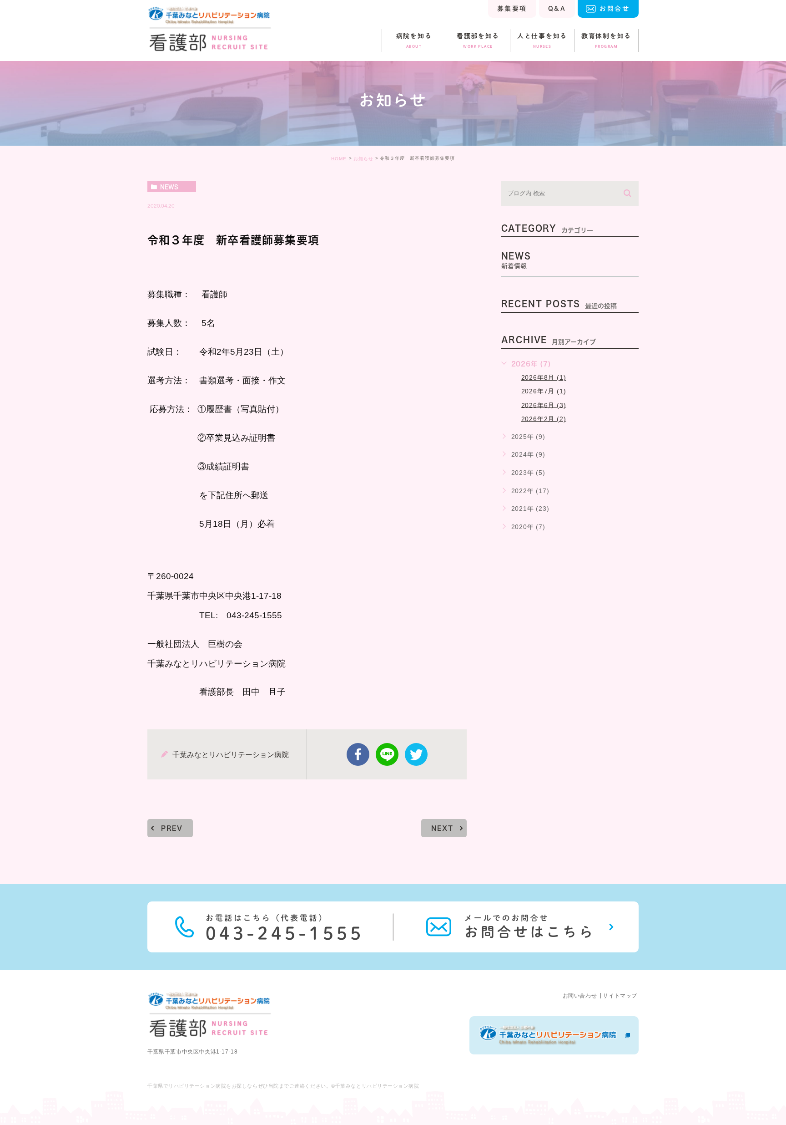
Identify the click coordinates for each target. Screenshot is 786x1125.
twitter (416, 754)
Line (387, 754)
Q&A (557, 8)
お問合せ (615, 8)
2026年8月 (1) (543, 377)
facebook (358, 754)
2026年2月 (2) (543, 418)
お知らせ (363, 158)
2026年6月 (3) (543, 404)
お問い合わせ (580, 996)
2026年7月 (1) (543, 391)
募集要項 (512, 8)
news (169, 186)
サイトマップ (620, 996)
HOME (339, 158)
